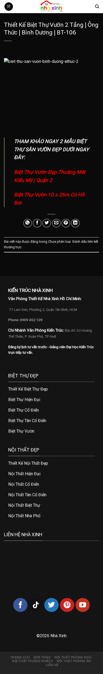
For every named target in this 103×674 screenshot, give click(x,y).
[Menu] (8, 6)
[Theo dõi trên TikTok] (36, 605)
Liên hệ (52, 665)
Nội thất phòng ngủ (72, 657)
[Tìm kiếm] (97, 7)
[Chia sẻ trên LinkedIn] (75, 223)
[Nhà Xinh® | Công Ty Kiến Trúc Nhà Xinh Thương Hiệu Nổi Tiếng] (51, 6)
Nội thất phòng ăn (74, 661)
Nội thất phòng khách (32, 661)
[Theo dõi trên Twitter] (51, 605)
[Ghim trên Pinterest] (66, 223)
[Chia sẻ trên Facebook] (37, 223)
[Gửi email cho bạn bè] (56, 223)
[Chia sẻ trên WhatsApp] (27, 223)
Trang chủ (20, 657)
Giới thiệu (42, 657)
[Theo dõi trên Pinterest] (67, 605)
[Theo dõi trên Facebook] (20, 605)
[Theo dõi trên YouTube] (83, 605)
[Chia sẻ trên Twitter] (46, 223)
